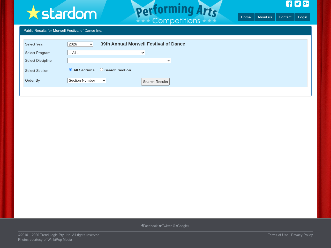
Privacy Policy (302, 235)
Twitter (167, 226)
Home (246, 17)
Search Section (117, 70)
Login (302, 17)
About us (265, 17)
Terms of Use (278, 235)
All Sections (84, 70)
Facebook (150, 226)
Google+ (183, 226)
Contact (285, 17)
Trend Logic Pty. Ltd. (55, 235)
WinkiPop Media (60, 240)
